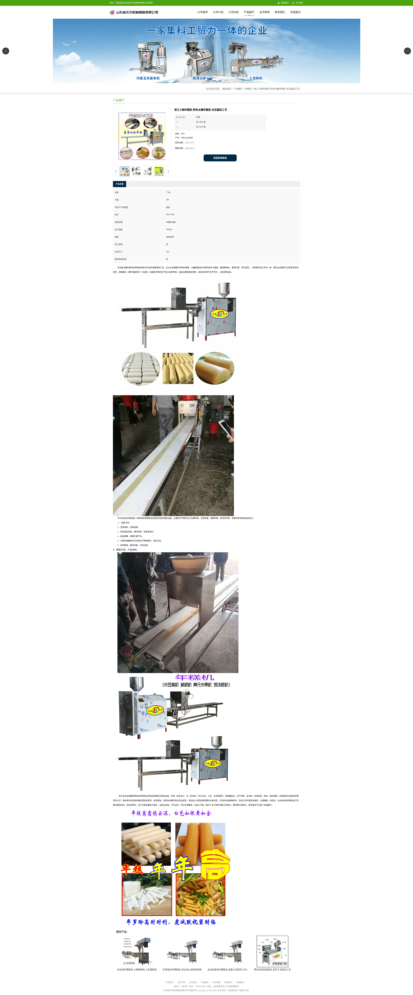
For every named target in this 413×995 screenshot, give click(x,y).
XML (215, 990)
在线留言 (295, 12)
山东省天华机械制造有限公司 (175, 990)
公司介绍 (218, 12)
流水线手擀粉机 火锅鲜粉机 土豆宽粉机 (137, 969)
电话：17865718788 (197, 986)
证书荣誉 (264, 12)
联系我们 (280, 12)
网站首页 (285, 3)
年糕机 (248, 89)
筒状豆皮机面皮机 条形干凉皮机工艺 (272, 969)
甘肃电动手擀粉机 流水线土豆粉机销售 (182, 969)
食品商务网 (233, 990)
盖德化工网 (244, 990)
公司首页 (202, 12)
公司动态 (233, 12)
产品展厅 (249, 12)
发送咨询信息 (220, 158)
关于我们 (299, 3)
